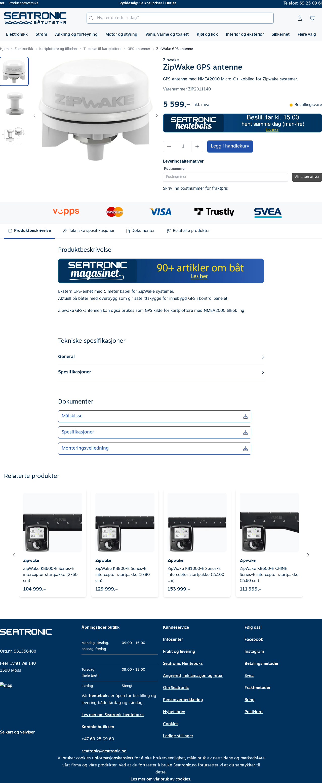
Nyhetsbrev (174, 712)
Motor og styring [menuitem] (121, 35)
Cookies (170, 724)
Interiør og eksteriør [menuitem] (245, 35)
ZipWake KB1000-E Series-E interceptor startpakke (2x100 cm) (196, 575)
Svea (249, 676)
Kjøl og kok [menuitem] (207, 35)
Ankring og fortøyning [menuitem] (76, 35)
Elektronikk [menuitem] (17, 35)
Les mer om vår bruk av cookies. (161, 779)
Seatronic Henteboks (183, 664)
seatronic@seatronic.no (104, 751)
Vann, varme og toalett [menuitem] (167, 35)
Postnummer (175, 169)
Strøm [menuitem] (41, 35)
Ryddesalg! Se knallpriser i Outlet (147, 3)
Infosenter (173, 640)
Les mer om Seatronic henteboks (113, 715)
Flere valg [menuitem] (307, 35)
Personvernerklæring (183, 700)
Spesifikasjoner (78, 432)
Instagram (254, 652)
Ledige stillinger (178, 736)
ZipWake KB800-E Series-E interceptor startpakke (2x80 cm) (122, 575)
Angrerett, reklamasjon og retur (193, 676)
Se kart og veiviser (17, 732)
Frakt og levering (179, 652)
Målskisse (72, 416)
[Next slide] (156, 116)
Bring (250, 700)
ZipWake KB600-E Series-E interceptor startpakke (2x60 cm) (50, 575)
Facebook (254, 640)
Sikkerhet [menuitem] (281, 35)
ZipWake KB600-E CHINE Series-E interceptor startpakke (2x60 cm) (269, 575)
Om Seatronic (176, 688)
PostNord (254, 712)
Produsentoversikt (23, 3)
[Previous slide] (35, 116)
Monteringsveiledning (85, 448)
